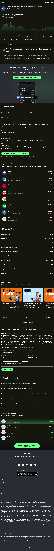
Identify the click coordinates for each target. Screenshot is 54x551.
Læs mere (5, 317)
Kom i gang (7, 369)
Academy (31, 156)
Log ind (47, 2)
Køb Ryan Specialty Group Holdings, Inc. (27, 77)
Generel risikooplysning (5, 533)
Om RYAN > (11, 44)
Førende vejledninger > (34, 44)
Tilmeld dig (3, 39)
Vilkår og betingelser (26, 528)
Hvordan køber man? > (21, 44)
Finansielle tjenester (10, 363)
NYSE (25, 363)
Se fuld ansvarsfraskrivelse (36, 528)
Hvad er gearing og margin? (10, 303)
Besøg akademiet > (28, 322)
